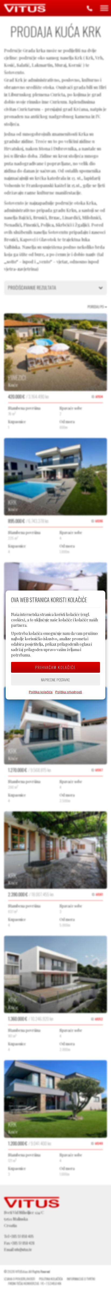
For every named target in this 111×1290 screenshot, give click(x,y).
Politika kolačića (41, 691)
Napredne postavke (55, 679)
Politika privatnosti (68, 691)
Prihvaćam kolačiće (55, 667)
